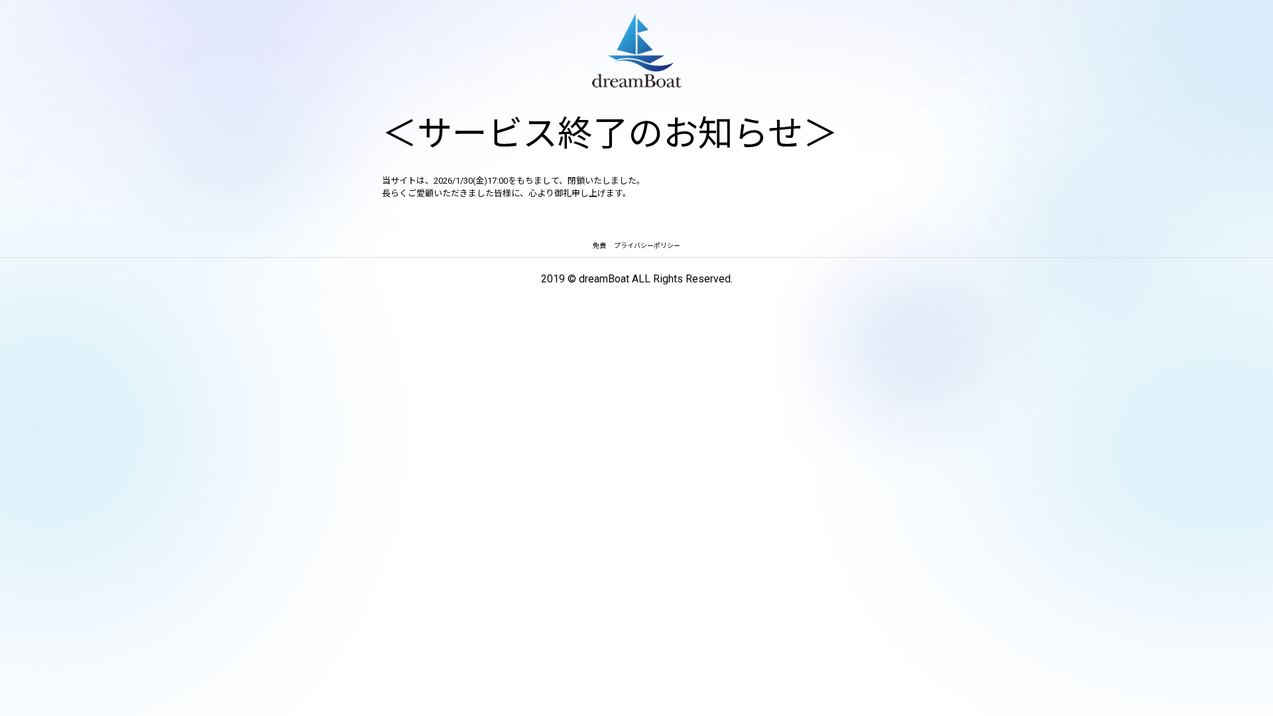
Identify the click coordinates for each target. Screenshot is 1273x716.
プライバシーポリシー (647, 245)
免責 (599, 245)
